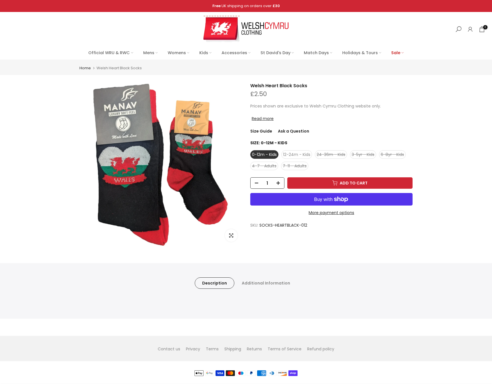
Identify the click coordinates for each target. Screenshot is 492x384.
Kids (203, 53)
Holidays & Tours (360, 53)
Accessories (234, 53)
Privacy (193, 349)
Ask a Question (293, 131)
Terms (212, 349)
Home (85, 68)
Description (214, 283)
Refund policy (320, 349)
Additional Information (266, 283)
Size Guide (261, 131)
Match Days (316, 53)
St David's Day (275, 53)
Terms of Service (285, 349)
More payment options (331, 213)
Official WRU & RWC (109, 53)
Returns (254, 349)
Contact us (169, 349)
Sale (395, 53)
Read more (263, 118)
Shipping (232, 349)
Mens (148, 53)
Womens (177, 53)
